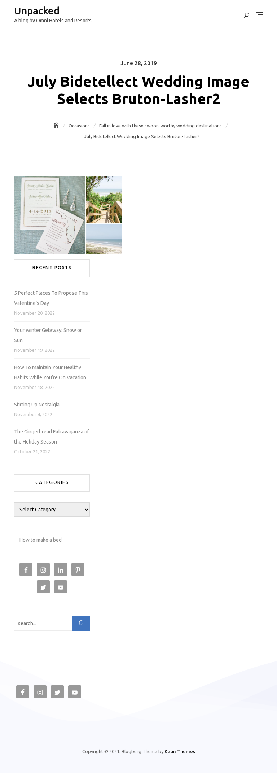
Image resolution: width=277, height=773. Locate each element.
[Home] (57, 125)
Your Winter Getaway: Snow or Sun (48, 335)
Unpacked (37, 10)
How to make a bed (40, 540)
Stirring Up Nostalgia (37, 404)
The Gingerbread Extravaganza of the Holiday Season (51, 437)
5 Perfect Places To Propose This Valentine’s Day (51, 298)
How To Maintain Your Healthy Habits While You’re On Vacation (50, 372)
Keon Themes (179, 751)
